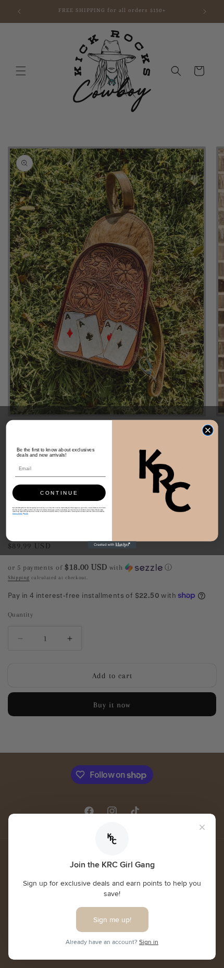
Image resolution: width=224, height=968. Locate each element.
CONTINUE (59, 492)
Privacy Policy (17, 513)
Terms (26, 513)
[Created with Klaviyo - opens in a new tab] (112, 544)
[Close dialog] (208, 430)
